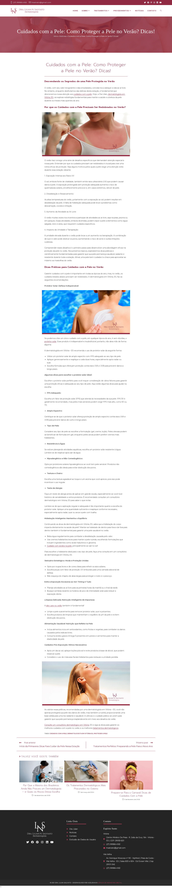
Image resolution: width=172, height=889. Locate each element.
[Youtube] (160, 2)
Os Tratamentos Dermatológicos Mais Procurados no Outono (86, 787)
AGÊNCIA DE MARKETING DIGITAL (109, 883)
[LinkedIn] (157, 2)
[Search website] (160, 10)
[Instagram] (154, 2)
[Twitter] (145, 2)
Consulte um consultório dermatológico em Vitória (66, 725)
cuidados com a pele (83, 94)
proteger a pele (100, 733)
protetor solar (50, 341)
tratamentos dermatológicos (105, 728)
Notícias (63, 36)
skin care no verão (54, 606)
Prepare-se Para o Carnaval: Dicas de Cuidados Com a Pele (131, 794)
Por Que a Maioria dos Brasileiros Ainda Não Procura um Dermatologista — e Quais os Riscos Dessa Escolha (41, 788)
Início (56, 36)
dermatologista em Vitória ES (80, 733)
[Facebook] (148, 2)
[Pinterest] (151, 2)
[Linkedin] (47, 842)
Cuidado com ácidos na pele (59, 546)
